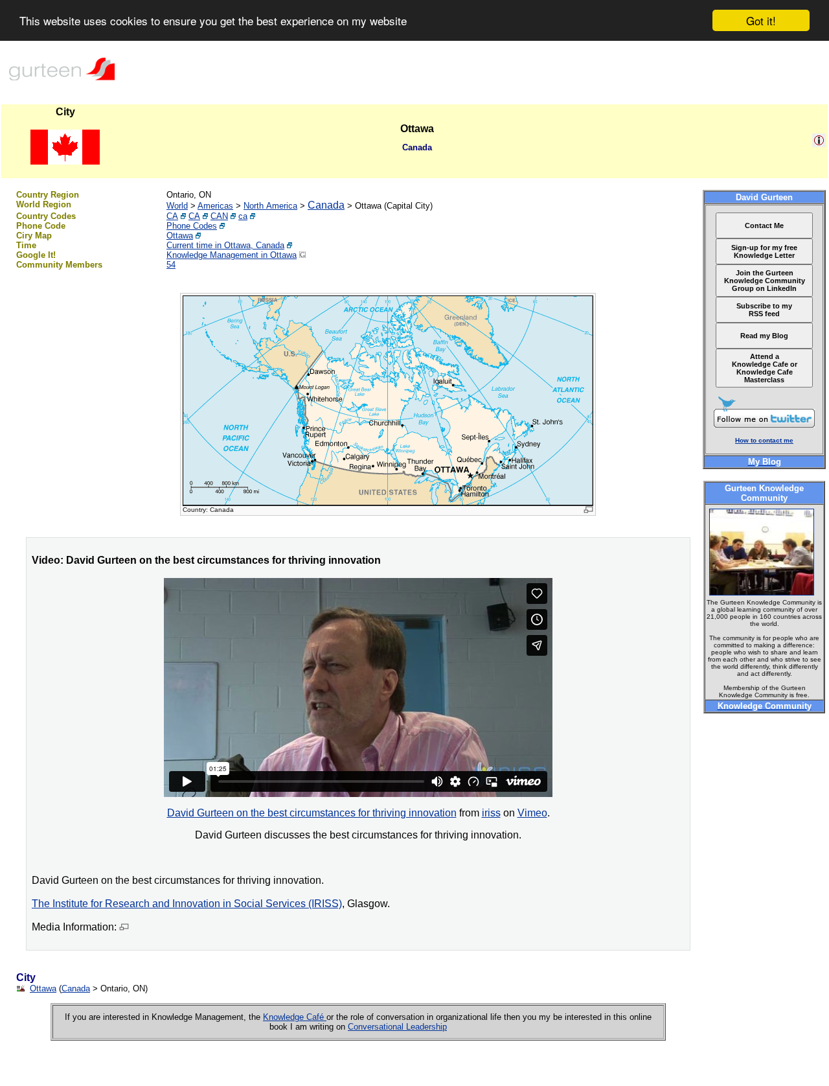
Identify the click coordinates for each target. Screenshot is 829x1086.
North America (270, 206)
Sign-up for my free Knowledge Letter (764, 251)
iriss (491, 812)
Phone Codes (191, 226)
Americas (215, 206)
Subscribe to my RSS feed (764, 310)
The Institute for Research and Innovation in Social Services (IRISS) (187, 903)
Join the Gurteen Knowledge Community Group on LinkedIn (764, 280)
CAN (219, 216)
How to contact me (764, 440)
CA (172, 216)
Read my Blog (764, 336)
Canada (326, 205)
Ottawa (179, 235)
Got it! (761, 20)
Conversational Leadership (397, 1027)
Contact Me (764, 225)
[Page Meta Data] (819, 143)
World (177, 206)
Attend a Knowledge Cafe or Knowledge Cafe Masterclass (764, 368)
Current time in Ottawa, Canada (225, 245)
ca (242, 216)
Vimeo (532, 812)
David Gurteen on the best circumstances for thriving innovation (312, 812)
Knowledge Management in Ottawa (231, 255)
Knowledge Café (294, 1017)
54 (171, 265)
